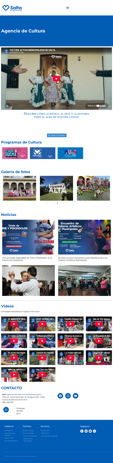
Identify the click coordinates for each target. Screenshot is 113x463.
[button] (67, 8)
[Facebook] (60, 396)
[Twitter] (86, 431)
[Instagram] (68, 396)
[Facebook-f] (81, 431)
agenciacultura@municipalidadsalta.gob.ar (24, 394)
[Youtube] (90, 431)
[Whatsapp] (6, 409)
